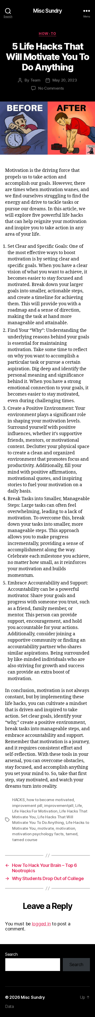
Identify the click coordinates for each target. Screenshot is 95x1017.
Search (11, 954)
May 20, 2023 (64, 80)
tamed (72, 833)
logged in (41, 923)
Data (9, 1006)
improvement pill (27, 805)
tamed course (24, 839)
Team (35, 80)
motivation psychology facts (38, 833)
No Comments (51, 88)
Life (78, 805)
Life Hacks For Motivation (35, 811)
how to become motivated (50, 799)
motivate (45, 828)
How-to (47, 33)
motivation (65, 828)
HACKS (18, 799)
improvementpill (58, 805)
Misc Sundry (47, 10)
